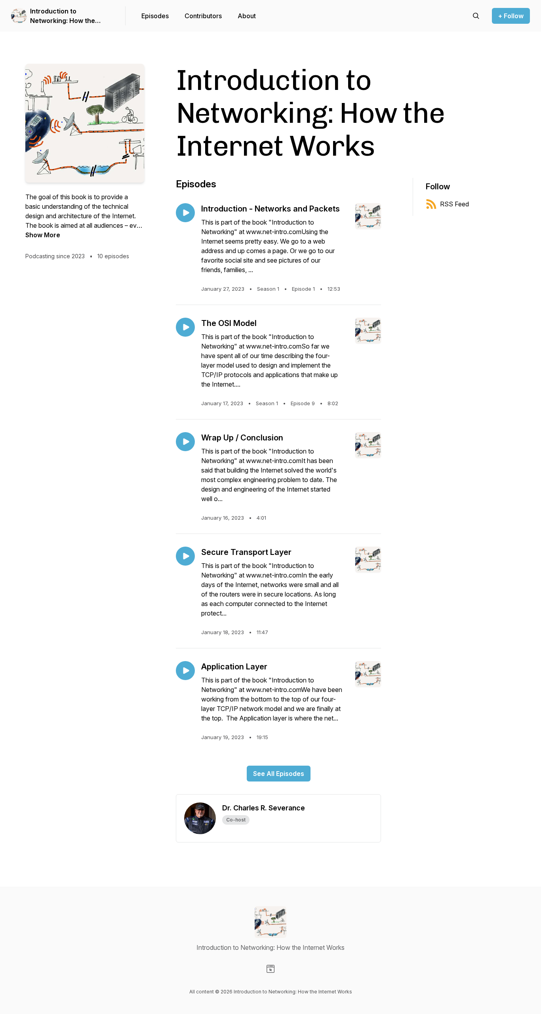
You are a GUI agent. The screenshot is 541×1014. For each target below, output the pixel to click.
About (247, 16)
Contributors (203, 16)
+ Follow (511, 16)
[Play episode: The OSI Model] (185, 327)
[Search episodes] (476, 16)
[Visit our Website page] (270, 969)
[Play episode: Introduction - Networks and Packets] (185, 212)
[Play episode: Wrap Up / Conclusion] (185, 441)
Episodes (155, 16)
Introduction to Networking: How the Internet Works (62, 16)
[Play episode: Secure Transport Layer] (185, 556)
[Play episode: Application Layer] (185, 670)
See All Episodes (278, 774)
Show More (42, 235)
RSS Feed (454, 204)
